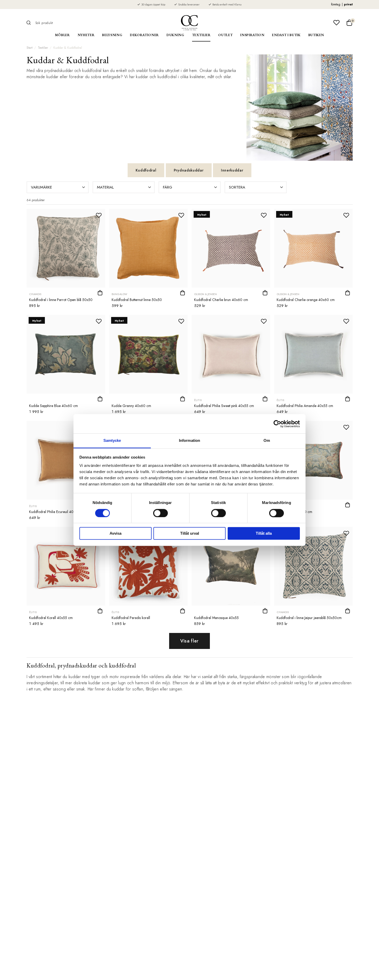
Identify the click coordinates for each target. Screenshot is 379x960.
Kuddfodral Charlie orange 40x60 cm (306, 299)
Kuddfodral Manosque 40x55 (216, 617)
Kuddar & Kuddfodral (67, 47)
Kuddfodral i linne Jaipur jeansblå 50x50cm (309, 617)
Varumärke (41, 187)
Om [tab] (266, 440)
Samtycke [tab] (112, 440)
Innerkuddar (232, 170)
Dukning (175, 35)
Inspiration (252, 35)
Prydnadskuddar (189, 170)
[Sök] (30, 23)
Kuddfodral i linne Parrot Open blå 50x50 (61, 299)
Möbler (62, 35)
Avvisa (115, 533)
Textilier (201, 35)
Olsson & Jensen (205, 294)
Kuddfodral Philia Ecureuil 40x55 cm (57, 511)
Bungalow (119, 294)
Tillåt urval (189, 533)
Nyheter (86, 35)
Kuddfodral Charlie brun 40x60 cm (221, 299)
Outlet (225, 35)
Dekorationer (144, 35)
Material (105, 187)
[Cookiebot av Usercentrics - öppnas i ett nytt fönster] (277, 424)
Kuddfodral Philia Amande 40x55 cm (305, 405)
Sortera (237, 187)
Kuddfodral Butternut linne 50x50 (137, 299)
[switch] (160, 513)
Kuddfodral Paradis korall (131, 617)
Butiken (316, 35)
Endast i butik (286, 35)
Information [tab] (189, 440)
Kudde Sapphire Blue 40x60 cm (53, 405)
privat (348, 4)
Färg (167, 187)
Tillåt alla (264, 533)
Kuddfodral (146, 170)
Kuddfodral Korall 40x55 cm (51, 617)
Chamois (35, 294)
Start (29, 47)
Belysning (112, 35)
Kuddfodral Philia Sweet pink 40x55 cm (224, 405)
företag (335, 4)
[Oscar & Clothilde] (189, 22)
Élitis (198, 400)
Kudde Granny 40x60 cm (131, 405)
